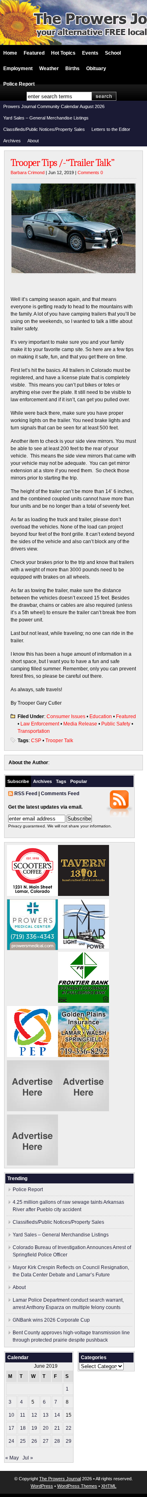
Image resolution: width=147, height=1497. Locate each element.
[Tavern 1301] (83, 894)
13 (46, 1415)
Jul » (27, 1458)
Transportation (34, 731)
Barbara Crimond (28, 172)
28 (57, 1441)
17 (11, 1428)
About (33, 140)
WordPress (42, 1486)
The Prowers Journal (60, 1478)
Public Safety (115, 724)
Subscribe (18, 781)
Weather (49, 68)
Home (10, 53)
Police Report (19, 84)
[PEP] (32, 1055)
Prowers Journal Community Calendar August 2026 (54, 106)
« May (12, 1458)
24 (11, 1441)
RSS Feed (25, 793)
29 (68, 1441)
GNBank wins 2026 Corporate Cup (51, 1320)
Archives (12, 140)
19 (34, 1428)
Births (72, 68)
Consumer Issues (66, 716)
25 (23, 1441)
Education (100, 716)
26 (34, 1441)
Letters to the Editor (110, 129)
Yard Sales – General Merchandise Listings (46, 117)
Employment (18, 68)
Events (90, 53)
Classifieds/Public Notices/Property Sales (44, 129)
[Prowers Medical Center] (32, 948)
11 (22, 1415)
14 (57, 1415)
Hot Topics (63, 53)
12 (34, 1415)
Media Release (80, 724)
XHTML (108, 1486)
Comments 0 (90, 172)
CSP (36, 740)
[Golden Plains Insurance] (83, 1055)
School (113, 53)
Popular (78, 781)
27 (46, 1441)
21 (57, 1428)
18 (23, 1428)
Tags (61, 781)
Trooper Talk (59, 740)
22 (68, 1428)
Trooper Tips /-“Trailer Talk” (62, 162)
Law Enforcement (39, 724)
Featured (34, 53)
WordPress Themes (77, 1486)
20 (46, 1428)
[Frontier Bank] (83, 1001)
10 (11, 1415)
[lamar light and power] (83, 947)
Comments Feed (60, 793)
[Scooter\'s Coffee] (32, 894)
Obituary (96, 68)
